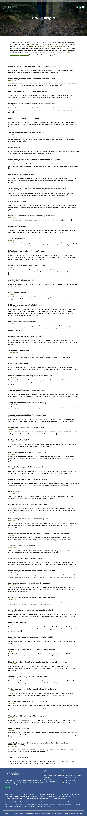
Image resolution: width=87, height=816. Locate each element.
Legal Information (69, 813)
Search (77, 7)
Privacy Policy (78, 813)
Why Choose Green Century (53, 775)
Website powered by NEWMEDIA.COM (53, 813)
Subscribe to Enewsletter (76, 1)
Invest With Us (48, 779)
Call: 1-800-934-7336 (9, 1)
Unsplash (84, 28)
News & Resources (49, 782)
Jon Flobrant (80, 28)
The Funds (47, 777)
